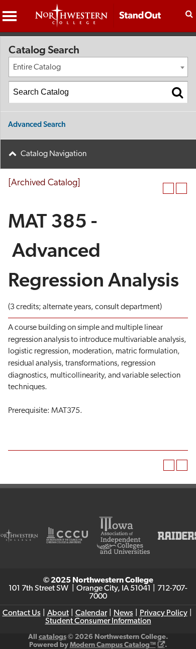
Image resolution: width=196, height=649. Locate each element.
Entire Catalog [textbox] (37, 67)
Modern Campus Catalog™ (113, 645)
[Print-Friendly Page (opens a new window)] (168, 188)
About (58, 613)
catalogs (52, 637)
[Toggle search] (189, 13)
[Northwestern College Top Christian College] (98, 21)
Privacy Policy (163, 613)
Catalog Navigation (53, 154)
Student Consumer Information (98, 621)
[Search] (177, 92)
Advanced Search (37, 125)
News (123, 613)
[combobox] (98, 67)
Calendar (91, 613)
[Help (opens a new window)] (181, 188)
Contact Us (22, 613)
